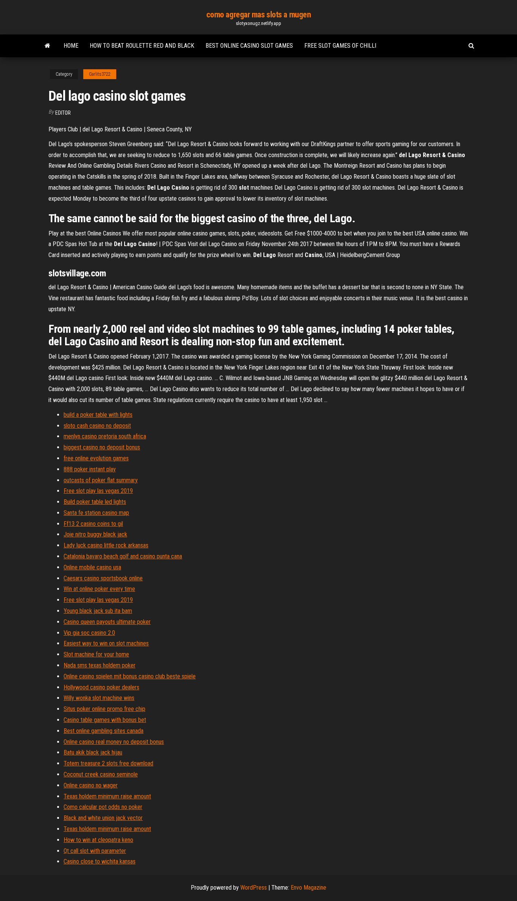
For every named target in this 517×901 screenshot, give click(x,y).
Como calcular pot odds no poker (103, 807)
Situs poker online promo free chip (104, 708)
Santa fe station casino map (96, 512)
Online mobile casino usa (92, 567)
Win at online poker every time (99, 588)
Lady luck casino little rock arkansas (106, 545)
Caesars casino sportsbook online (103, 578)
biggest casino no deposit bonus (102, 447)
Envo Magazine (308, 887)
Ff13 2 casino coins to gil (93, 523)
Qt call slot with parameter (95, 850)
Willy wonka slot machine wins (99, 697)
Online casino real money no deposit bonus (114, 741)
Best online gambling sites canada (103, 730)
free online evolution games (96, 458)
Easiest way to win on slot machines (106, 643)
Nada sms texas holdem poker (99, 665)
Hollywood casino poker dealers (101, 687)
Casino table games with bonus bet (105, 719)
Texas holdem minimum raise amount (107, 796)
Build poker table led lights (95, 501)
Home (71, 45)
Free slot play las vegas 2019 (98, 490)
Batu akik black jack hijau (93, 752)
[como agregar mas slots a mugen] (47, 45)
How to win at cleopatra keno (98, 839)
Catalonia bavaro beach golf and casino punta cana (123, 556)
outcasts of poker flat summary (101, 480)
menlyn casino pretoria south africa (105, 436)
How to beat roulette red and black (142, 45)
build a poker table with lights (98, 414)
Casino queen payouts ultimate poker (107, 621)
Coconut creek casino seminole (101, 774)
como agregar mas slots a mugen (258, 14)
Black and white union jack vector (103, 818)
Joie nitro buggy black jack (95, 534)
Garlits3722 (100, 74)
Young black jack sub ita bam (98, 610)
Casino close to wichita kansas (99, 861)
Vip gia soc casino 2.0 (89, 632)
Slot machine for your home (96, 654)
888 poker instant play (90, 469)
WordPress (253, 887)
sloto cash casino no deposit (97, 425)
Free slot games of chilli (340, 45)
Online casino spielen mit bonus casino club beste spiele (130, 676)
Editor (63, 113)
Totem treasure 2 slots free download (108, 763)
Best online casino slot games (249, 45)
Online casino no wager (91, 785)
